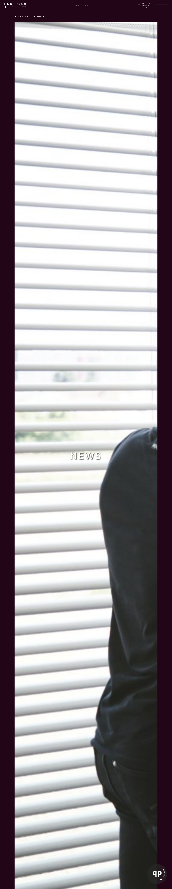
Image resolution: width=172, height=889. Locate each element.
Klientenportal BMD (147, 7)
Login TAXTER (145, 3)
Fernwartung (145, 5)
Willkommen (83, 5)
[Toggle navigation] (162, 5)
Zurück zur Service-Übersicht (31, 17)
